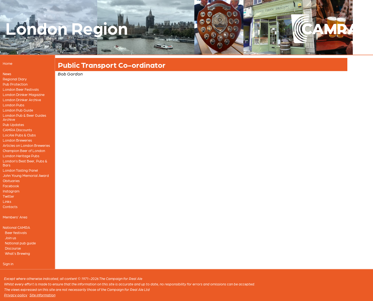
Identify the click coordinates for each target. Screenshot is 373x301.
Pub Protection (15, 84)
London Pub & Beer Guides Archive (24, 117)
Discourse (13, 248)
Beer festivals (16, 232)
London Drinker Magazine (24, 94)
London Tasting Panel (20, 170)
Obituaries (11, 181)
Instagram (11, 191)
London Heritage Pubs (21, 156)
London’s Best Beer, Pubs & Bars (25, 163)
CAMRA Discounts (17, 130)
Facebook (11, 186)
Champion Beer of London (24, 150)
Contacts (10, 206)
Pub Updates (13, 124)
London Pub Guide (18, 110)
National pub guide (20, 243)
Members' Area (15, 217)
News (7, 74)
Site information (42, 295)
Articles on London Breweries (26, 145)
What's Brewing (17, 253)
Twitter (8, 196)
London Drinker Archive (22, 100)
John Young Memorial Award (26, 175)
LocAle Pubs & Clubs (19, 135)
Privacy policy (15, 295)
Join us (10, 238)
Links (7, 201)
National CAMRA (16, 227)
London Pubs (13, 105)
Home (7, 63)
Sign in (8, 264)
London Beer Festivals (21, 89)
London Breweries (17, 140)
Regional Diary (15, 79)
